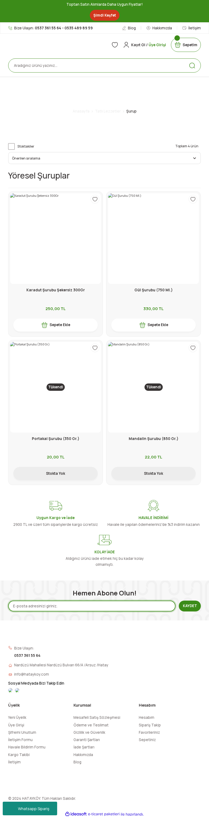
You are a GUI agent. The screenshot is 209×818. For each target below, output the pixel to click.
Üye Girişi (16, 725)
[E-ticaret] (104, 814)
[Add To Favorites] (95, 199)
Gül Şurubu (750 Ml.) (153, 290)
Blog (77, 762)
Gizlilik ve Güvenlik (89, 732)
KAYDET (190, 605)
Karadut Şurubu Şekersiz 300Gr (55, 290)
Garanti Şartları (86, 739)
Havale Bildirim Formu (26, 747)
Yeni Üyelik (17, 717)
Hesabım (146, 717)
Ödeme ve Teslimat (91, 725)
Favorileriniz (149, 732)
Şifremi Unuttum (22, 732)
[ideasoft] (76, 814)
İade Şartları (83, 747)
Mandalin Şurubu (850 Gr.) (154, 438)
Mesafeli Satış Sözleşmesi (96, 717)
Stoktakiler (25, 146)
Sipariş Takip (150, 725)
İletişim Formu (20, 739)
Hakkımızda (83, 754)
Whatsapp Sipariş (33, 808)
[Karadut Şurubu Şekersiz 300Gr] (55, 238)
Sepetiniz (147, 739)
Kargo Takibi (19, 754)
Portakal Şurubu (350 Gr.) (55, 438)
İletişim (14, 762)
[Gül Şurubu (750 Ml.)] (153, 238)
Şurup (131, 111)
